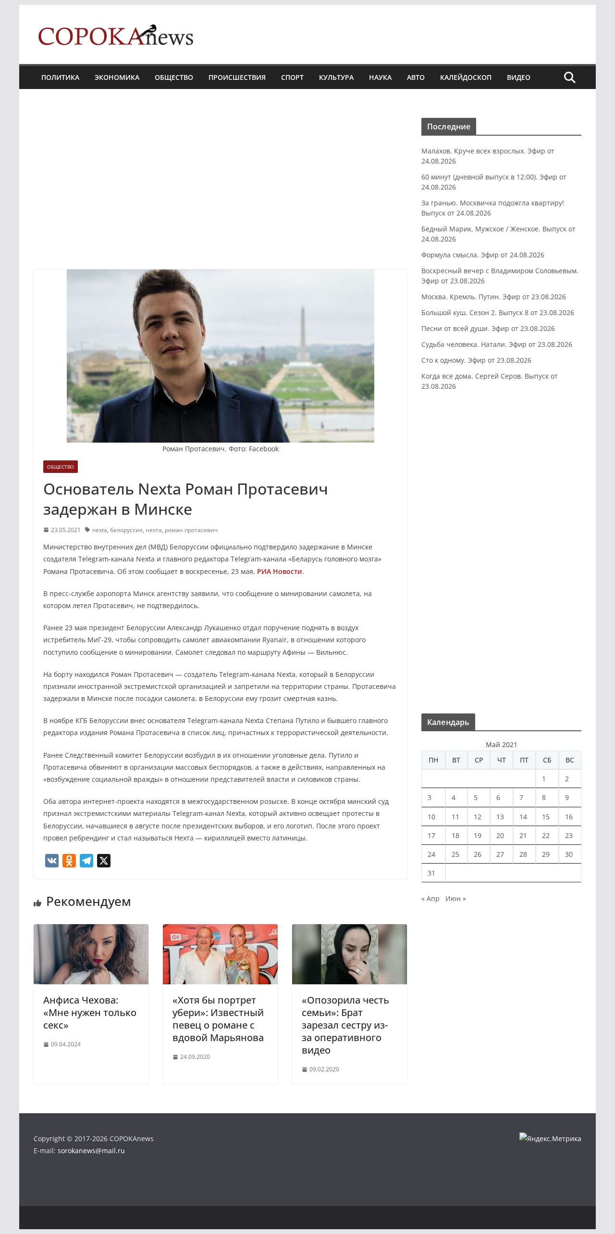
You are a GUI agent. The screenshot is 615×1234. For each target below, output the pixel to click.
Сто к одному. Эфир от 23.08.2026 (476, 360)
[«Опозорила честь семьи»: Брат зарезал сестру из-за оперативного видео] (349, 931)
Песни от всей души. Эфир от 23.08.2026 (488, 328)
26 (477, 854)
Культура (336, 77)
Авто (416, 77)
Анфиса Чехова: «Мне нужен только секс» (89, 1012)
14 (523, 816)
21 (523, 835)
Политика (60, 77)
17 (431, 835)
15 (546, 816)
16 (569, 816)
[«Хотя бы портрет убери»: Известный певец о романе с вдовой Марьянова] (220, 931)
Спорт (292, 77)
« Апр (430, 898)
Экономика (117, 77)
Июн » (455, 898)
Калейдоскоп (466, 77)
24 (431, 854)
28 (523, 854)
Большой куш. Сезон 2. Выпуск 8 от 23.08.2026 (497, 312)
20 (500, 835)
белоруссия (126, 530)
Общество (174, 77)
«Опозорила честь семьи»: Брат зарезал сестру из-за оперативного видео (345, 1024)
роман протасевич (191, 530)
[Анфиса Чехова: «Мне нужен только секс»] (91, 931)
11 (455, 816)
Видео (518, 77)
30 (569, 854)
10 (431, 816)
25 (455, 854)
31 (431, 873)
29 (546, 854)
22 (546, 835)
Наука (380, 77)
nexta (99, 530)
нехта (154, 530)
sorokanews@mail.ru (91, 1150)
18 (455, 835)
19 (477, 835)
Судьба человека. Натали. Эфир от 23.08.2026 (496, 344)
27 (500, 854)
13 (500, 816)
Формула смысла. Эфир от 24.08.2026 (482, 254)
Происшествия (237, 77)
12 (477, 816)
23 (569, 835)
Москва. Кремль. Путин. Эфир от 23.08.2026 (493, 296)
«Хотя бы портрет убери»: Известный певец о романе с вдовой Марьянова (218, 1018)
